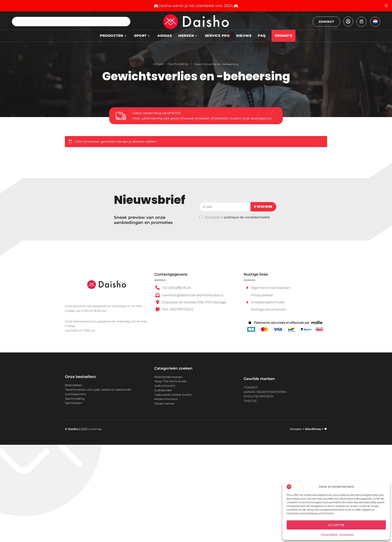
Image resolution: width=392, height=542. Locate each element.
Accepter (336, 525)
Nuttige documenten (268, 309)
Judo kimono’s (164, 385)
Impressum (347, 534)
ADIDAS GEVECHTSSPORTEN (265, 391)
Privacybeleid (329, 534)
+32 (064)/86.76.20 (176, 288)
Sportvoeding (178, 64)
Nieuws (243, 36)
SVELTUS (250, 400)
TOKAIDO (251, 387)
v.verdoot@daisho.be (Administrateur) (192, 295)
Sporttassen (73, 403)
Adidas (164, 36)
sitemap (96, 429)
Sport (140, 36)
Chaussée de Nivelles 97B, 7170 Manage (193, 302)
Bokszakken (73, 385)
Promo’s (283, 36)
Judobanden (163, 390)
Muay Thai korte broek (170, 381)
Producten (111, 36)
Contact (326, 21)
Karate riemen (164, 403)
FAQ (262, 36)
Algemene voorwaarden (270, 288)
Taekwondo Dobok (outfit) (173, 394)
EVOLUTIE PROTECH (258, 396)
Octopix (296, 429)
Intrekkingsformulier (267, 302)
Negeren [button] (386, 5)
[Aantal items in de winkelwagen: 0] (361, 22)
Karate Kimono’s (166, 399)
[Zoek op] (125, 21)
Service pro (217, 36)
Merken (186, 36)
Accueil (158, 64)
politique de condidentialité (247, 217)
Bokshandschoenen (168, 377)
